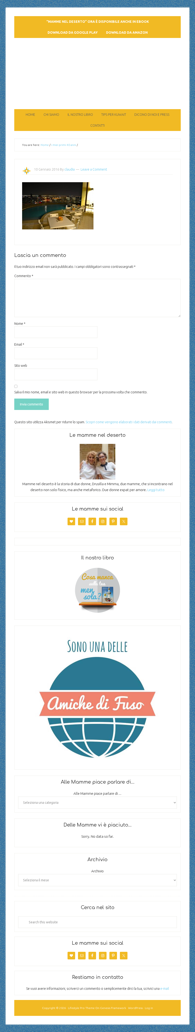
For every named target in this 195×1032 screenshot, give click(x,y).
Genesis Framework (113, 1007)
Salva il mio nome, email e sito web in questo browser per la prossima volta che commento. (80, 392)
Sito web (20, 365)
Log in (149, 1007)
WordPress (135, 1007)
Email (19, 344)
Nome (19, 323)
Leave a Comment (94, 169)
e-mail (164, 988)
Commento (23, 276)
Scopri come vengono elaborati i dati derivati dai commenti (129, 422)
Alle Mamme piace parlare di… (97, 793)
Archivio (97, 871)
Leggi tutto (156, 490)
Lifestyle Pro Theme (81, 1007)
